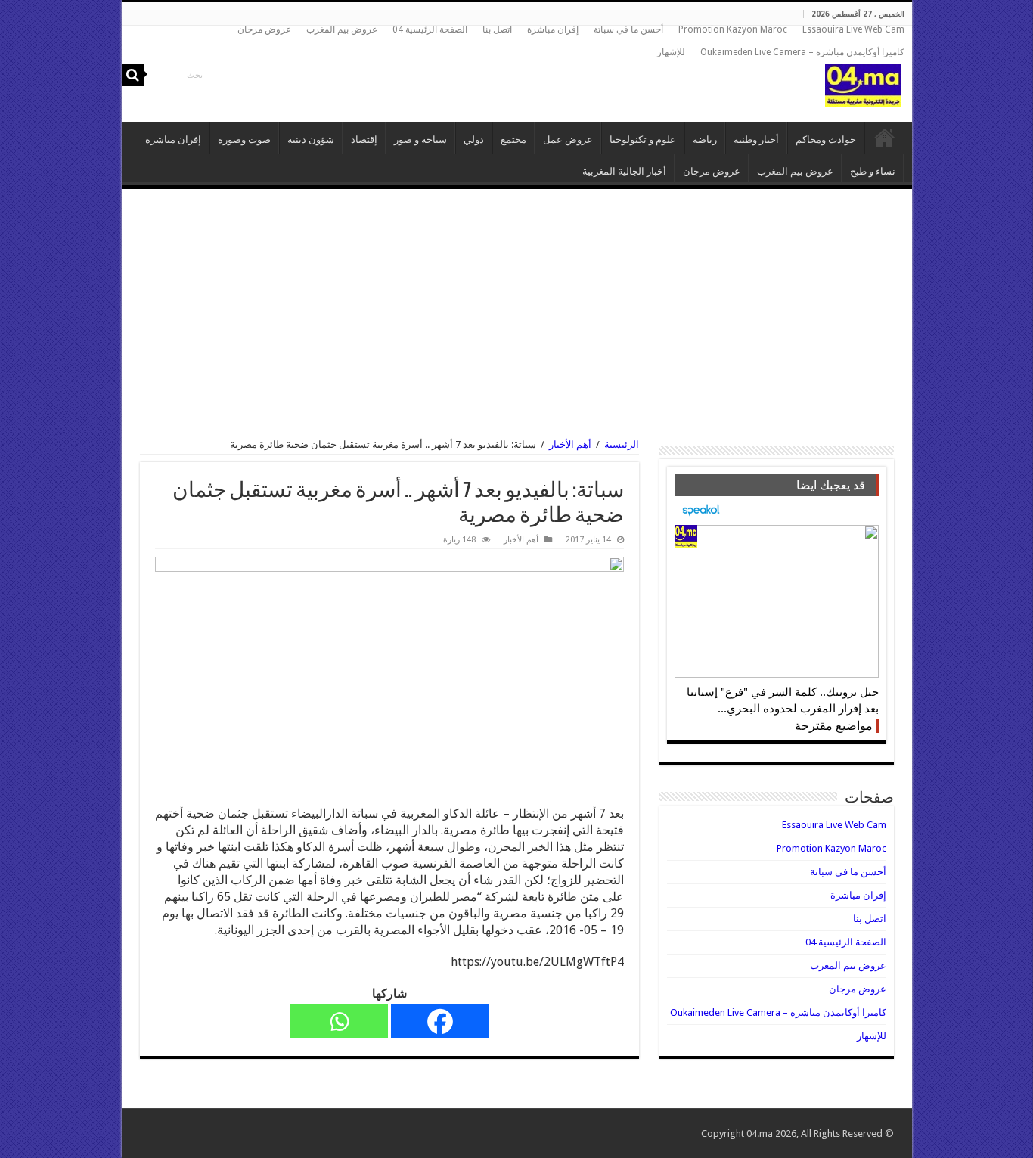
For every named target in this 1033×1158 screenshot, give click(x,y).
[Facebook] (440, 1021)
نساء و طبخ (872, 171)
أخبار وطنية (756, 139)
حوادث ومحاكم (826, 139)
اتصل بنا (497, 29)
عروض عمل (568, 139)
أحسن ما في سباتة (628, 29)
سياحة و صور (420, 139)
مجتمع (513, 139)
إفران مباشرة (553, 29)
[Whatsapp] (339, 1021)
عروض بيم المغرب (341, 29)
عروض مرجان (264, 29)
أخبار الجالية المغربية (624, 171)
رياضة (705, 139)
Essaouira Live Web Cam (853, 29)
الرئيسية (884, 138)
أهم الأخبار (570, 444)
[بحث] (133, 75)
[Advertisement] (517, 314)
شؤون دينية (310, 139)
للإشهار (671, 52)
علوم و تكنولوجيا (643, 139)
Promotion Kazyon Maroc (732, 29)
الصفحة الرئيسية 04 (429, 29)
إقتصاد (364, 139)
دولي (474, 139)
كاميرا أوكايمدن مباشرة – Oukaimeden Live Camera (802, 52)
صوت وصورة (244, 139)
